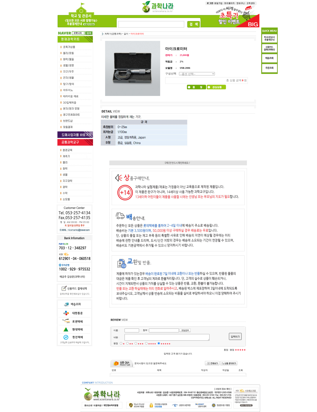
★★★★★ (166, 343)
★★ (131, 343)
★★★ (141, 343)
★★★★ (152, 343)
